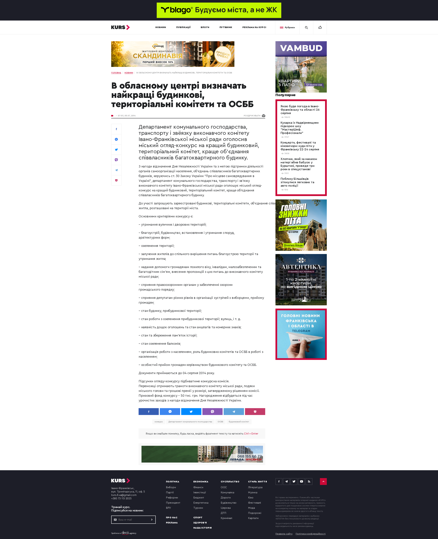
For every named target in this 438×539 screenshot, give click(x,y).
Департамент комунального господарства (190, 422)
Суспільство (230, 481)
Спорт (197, 517)
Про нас (171, 517)
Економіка (200, 481)
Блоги (205, 27)
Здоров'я (200, 523)
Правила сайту (284, 534)
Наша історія (202, 528)
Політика (172, 481)
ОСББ (220, 422)
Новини (160, 27)
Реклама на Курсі (254, 27)
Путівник (226, 27)
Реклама (172, 523)
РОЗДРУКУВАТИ (252, 116)
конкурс (159, 422)
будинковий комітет (239, 422)
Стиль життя (257, 481)
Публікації (183, 27)
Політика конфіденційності (311, 534)
